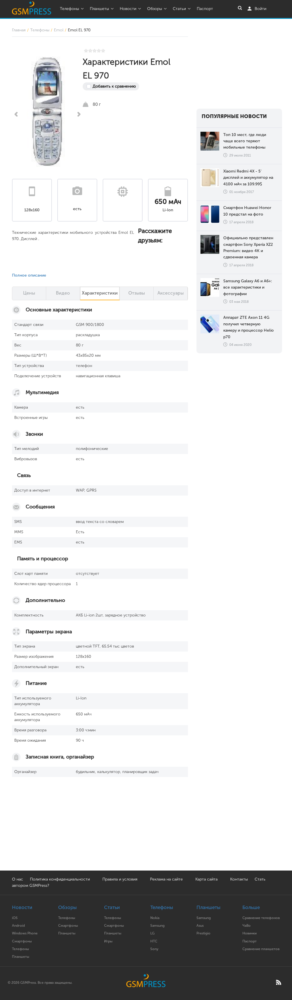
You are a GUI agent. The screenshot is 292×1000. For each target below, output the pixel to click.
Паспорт (205, 8)
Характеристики (100, 293)
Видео (63, 293)
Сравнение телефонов (261, 918)
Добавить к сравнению (114, 86)
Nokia (154, 918)
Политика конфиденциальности (60, 879)
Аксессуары (170, 293)
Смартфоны (22, 941)
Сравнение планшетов (260, 949)
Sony (154, 949)
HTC (153, 941)
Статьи (179, 8)
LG (152, 933)
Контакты (239, 879)
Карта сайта (206, 879)
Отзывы (136, 293)
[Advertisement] (239, 62)
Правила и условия (119, 879)
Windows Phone (25, 933)
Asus (200, 926)
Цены (29, 293)
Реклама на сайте (167, 879)
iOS (15, 918)
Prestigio (203, 933)
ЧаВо (246, 926)
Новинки (249, 933)
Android (18, 926)
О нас (17, 879)
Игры (108, 941)
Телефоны (69, 8)
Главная (19, 30)
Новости (128, 8)
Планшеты (99, 8)
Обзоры (154, 8)
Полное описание (29, 275)
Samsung (157, 926)
